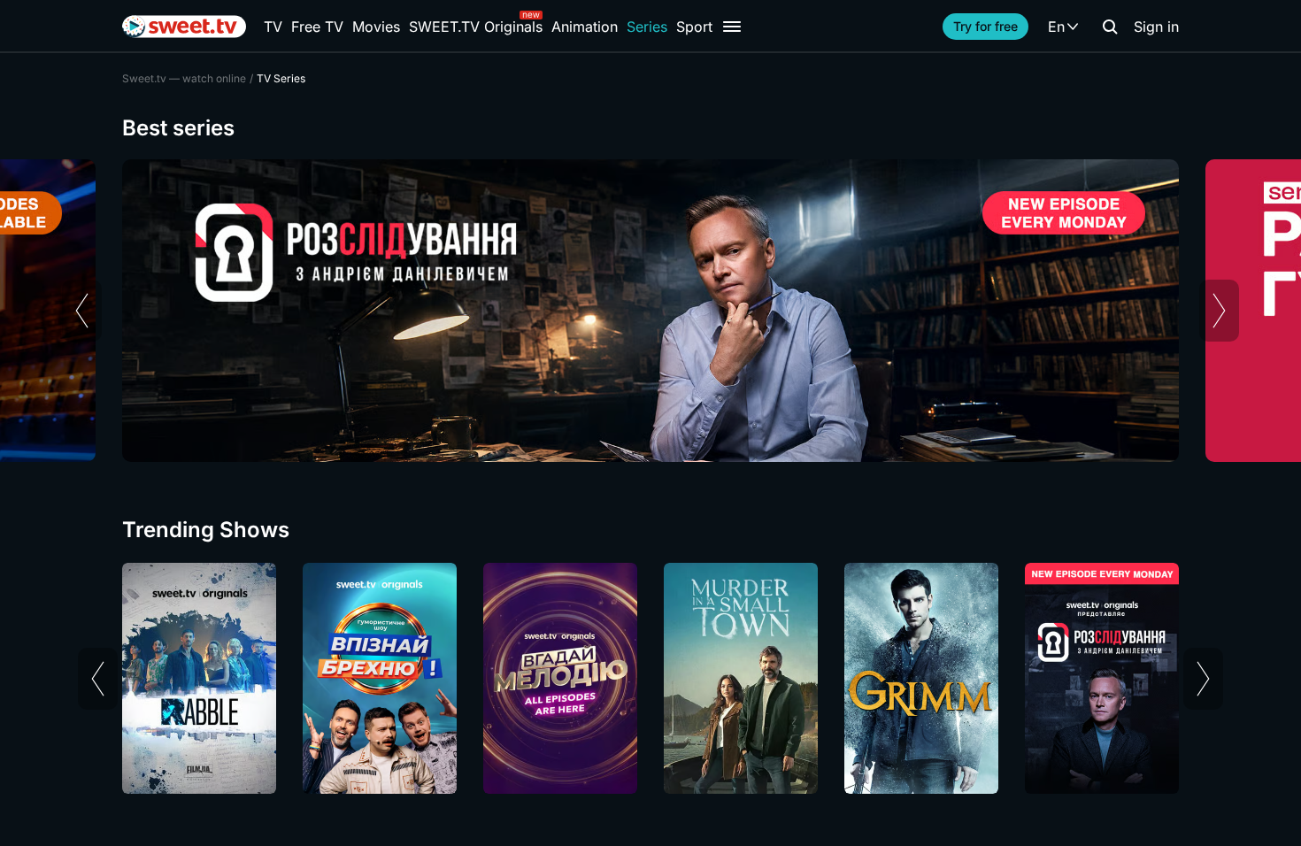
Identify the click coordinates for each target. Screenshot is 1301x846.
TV (273, 26)
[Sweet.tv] (184, 26)
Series (647, 26)
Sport (694, 26)
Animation (584, 26)
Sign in (1156, 26)
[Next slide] (1219, 311)
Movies (376, 26)
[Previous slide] (82, 311)
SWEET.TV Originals (476, 26)
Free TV (317, 26)
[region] (650, 310)
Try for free (985, 26)
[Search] (1109, 26)
